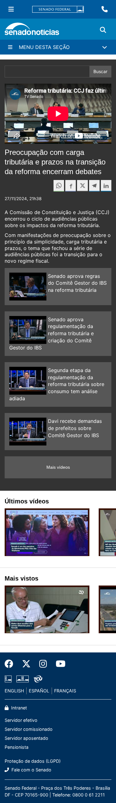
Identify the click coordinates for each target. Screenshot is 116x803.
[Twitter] (26, 663)
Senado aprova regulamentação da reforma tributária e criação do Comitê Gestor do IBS (51, 333)
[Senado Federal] (58, 9)
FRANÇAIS (65, 690)
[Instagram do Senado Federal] (43, 663)
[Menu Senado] (11, 9)
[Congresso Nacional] (22, 678)
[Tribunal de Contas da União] (38, 678)
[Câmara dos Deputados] (8, 678)
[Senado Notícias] (32, 31)
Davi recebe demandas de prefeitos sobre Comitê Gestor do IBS (75, 428)
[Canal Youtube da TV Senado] (58, 663)
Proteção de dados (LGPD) (33, 761)
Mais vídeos (58, 467)
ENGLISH (14, 690)
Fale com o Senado (30, 769)
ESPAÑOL (39, 690)
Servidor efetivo (21, 720)
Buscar (100, 71)
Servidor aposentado (26, 738)
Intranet (18, 707)
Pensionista (16, 747)
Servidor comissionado (29, 729)
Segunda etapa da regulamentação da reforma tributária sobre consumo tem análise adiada (56, 384)
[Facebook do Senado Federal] (11, 663)
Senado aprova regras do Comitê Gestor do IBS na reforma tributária (77, 283)
